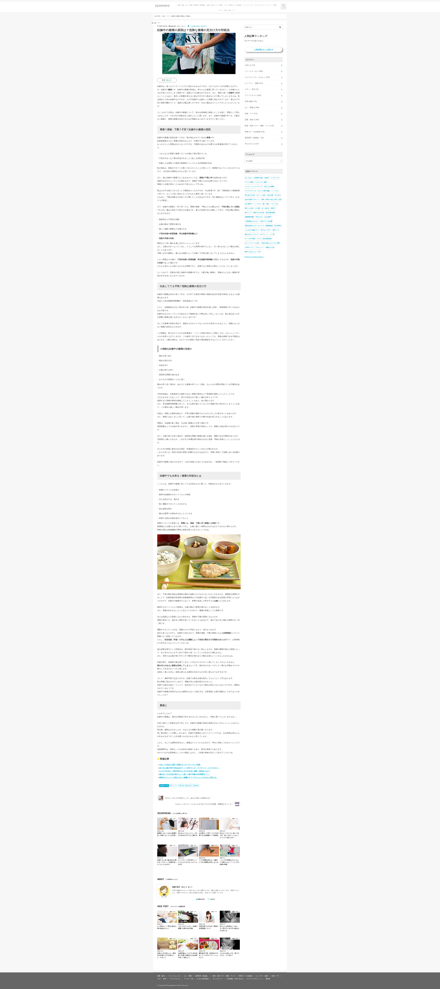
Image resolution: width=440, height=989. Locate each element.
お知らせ (250, 65)
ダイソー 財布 (261, 195)
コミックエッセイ (247, 5)
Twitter (212, 899)
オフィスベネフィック (254, 979)
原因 (182, 785)
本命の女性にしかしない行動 (270, 243)
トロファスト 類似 (261, 182)
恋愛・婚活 (180, 5)
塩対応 (267, 178)
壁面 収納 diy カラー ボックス (254, 225)
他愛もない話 (270, 247)
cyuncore (162, 5)
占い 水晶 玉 (265, 208)
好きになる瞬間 (269, 186)
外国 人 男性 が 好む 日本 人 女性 (271, 199)
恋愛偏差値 (269, 225)
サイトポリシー (218, 979)
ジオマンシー (264, 234)
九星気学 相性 (258, 178)
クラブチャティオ (250, 191)
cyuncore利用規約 (203, 979)
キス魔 (257, 208)
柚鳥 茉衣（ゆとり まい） (182, 887)
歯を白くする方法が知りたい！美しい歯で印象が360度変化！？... (185, 774)
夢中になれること (250, 252)
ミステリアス (275, 178)
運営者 (268, 979)
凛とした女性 (249, 208)
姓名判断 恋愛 (270, 212)
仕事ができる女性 (258, 212)
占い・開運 (189, 5)
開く (168, 80)
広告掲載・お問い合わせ (235, 979)
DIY (259, 252)
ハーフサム (275, 191)
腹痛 (197, 785)
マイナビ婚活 (249, 182)
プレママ (175, 785)
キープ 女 (275, 204)
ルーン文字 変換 (250, 238)
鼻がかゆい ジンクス (251, 234)
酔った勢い (266, 204)
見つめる (277, 195)
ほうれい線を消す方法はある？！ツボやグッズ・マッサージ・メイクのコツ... (189, 768)
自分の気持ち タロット (252, 199)
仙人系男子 (248, 204)
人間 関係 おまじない (251, 221)
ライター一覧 (188, 979)
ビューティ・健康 (270, 5)
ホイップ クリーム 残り (252, 243)
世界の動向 (251, 101)
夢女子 (273, 208)
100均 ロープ (249, 247)
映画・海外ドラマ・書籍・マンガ (217, 5)
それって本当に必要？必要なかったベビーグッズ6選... (180, 765)
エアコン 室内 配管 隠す (264, 238)
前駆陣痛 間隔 (249, 217)
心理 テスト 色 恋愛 (266, 221)
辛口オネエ (252, 144)
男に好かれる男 (250, 195)
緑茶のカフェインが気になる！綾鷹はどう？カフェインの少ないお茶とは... (189, 777)
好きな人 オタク (266, 230)
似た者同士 (278, 225)
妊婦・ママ (231, 10)
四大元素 (270, 195)
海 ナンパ (248, 212)
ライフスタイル (259, 5)
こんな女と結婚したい (252, 230)
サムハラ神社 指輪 (264, 191)
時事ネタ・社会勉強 (235, 5)
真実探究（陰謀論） (200, 5)
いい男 (272, 234)
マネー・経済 (223, 10)
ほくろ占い (248, 178)
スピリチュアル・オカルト (257, 77)
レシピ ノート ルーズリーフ (253, 186)
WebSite (202, 899)
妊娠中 (190, 785)
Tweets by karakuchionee (253, 257)
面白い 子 (276, 230)
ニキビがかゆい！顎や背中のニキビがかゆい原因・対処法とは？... (185, 771)
